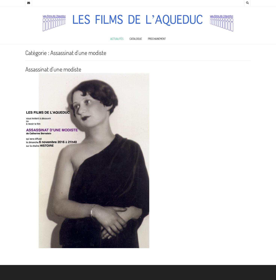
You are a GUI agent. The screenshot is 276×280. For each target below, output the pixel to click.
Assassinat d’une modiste (53, 69)
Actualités (117, 38)
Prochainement (157, 38)
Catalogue (136, 38)
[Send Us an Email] (28, 3)
